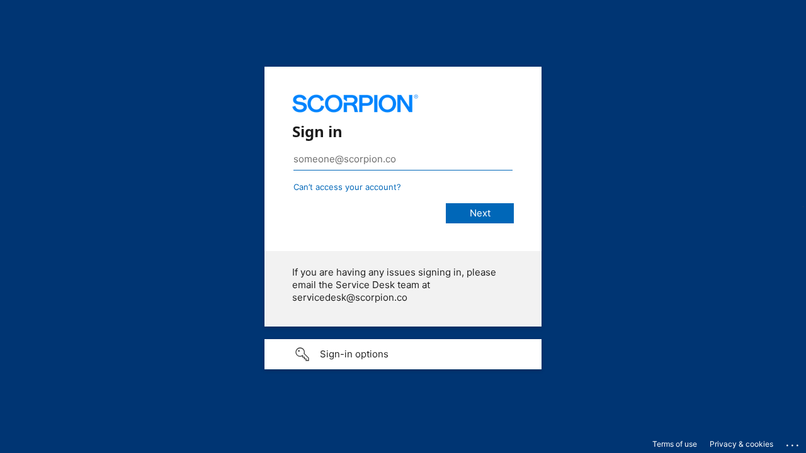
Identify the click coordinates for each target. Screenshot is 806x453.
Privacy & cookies (741, 444)
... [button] (793, 442)
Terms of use (674, 444)
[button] (403, 354)
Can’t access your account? (347, 187)
